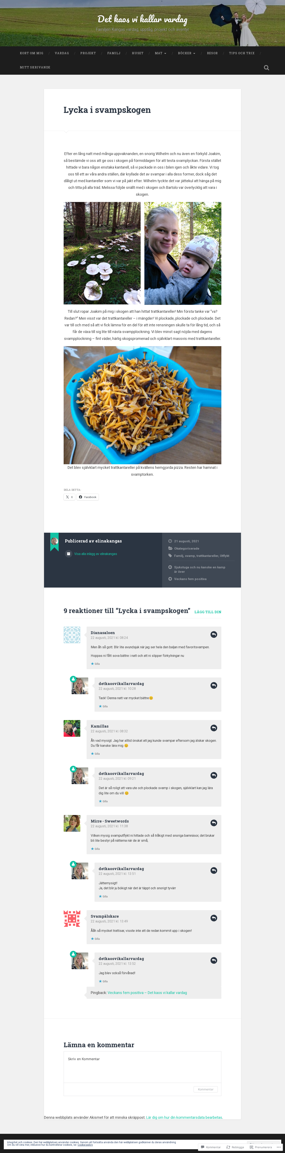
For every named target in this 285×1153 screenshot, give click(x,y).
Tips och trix (242, 53)
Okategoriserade (186, 548)
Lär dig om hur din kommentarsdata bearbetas (184, 1117)
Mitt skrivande (35, 67)
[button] (102, 253)
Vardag (62, 53)
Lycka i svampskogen (107, 109)
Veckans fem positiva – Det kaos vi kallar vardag (147, 992)
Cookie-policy (85, 1144)
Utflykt (224, 556)
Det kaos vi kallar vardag (142, 18)
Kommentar (205, 1089)
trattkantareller (207, 556)
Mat (159, 53)
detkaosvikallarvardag (121, 683)
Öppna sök (266, 68)
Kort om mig (31, 53)
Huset (138, 53)
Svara (214, 634)
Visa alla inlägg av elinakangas (95, 554)
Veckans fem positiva (190, 579)
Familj (114, 53)
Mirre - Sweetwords (110, 821)
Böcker (185, 53)
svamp (190, 556)
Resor (212, 53)
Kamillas (99, 726)
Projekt (88, 53)
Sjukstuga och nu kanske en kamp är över (199, 569)
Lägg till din (207, 612)
